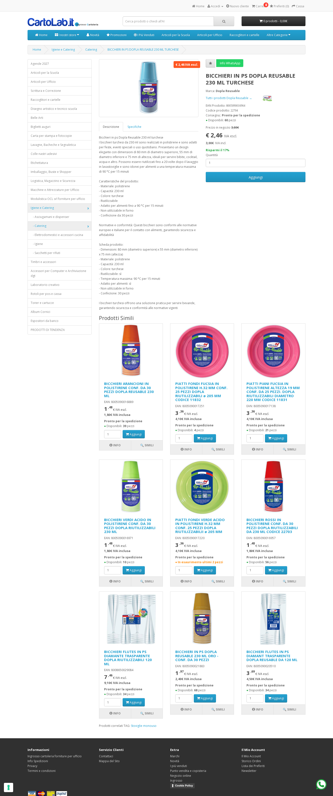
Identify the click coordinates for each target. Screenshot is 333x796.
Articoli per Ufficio (209, 35)
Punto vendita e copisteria (188, 771)
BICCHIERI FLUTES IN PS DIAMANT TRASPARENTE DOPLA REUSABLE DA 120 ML (271, 655)
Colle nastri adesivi (44, 154)
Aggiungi (256, 177)
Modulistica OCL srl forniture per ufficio (58, 199)
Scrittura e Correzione (46, 91)
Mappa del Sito (109, 761)
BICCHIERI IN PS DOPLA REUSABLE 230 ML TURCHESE (143, 49)
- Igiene (37, 244)
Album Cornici (40, 312)
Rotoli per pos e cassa (46, 294)
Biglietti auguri (40, 127)
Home (43, 35)
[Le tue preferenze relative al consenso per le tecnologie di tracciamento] (8, 787)
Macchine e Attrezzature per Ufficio (55, 190)
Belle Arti (37, 118)
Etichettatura (39, 163)
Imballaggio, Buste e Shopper (51, 172)
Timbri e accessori (43, 262)
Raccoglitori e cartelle (244, 35)
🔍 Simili (147, 445)
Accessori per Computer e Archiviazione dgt (58, 273)
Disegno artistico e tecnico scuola (54, 109)
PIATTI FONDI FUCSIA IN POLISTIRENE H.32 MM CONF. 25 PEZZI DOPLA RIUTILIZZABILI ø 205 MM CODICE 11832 (201, 391)
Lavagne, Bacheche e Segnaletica (53, 145)
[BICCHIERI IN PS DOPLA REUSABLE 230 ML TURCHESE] (149, 88)
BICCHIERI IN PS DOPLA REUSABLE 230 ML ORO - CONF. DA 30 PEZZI (196, 655)
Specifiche (134, 127)
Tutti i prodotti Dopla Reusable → (229, 98)
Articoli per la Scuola (176, 35)
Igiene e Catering (63, 49)
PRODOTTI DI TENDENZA (48, 330)
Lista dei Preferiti (253, 766)
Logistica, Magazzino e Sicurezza (53, 181)
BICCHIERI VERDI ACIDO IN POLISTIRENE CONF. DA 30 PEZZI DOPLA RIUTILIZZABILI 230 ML (130, 525)
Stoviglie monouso (144, 726)
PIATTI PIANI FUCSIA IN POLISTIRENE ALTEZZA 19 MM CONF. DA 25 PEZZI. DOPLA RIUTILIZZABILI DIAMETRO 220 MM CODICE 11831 (273, 391)
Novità (94, 35)
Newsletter (249, 771)
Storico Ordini (251, 761)
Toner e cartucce (42, 303)
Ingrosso (176, 780)
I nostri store (67, 35)
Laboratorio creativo (45, 285)
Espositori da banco (45, 321)
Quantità (212, 155)
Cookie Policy (184, 785)
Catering (91, 49)
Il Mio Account (251, 756)
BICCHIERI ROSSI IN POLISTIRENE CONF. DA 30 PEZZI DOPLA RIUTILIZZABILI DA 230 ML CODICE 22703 (272, 525)
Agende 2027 (40, 64)
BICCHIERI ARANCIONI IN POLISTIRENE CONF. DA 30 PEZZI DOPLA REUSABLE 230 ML (129, 389)
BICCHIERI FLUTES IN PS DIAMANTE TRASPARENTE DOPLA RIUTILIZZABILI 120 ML (128, 657)
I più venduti (178, 766)
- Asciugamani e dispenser (50, 217)
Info (116, 445)
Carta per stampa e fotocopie (51, 136)
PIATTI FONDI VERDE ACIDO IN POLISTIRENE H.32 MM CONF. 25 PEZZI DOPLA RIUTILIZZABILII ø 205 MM (200, 525)
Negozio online (180, 776)
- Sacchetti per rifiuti (45, 253)
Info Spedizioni (38, 761)
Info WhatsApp (229, 63)
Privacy (32, 766)
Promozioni (118, 35)
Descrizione (111, 127)
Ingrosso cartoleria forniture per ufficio (55, 756)
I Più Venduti (145, 35)
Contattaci (106, 756)
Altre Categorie (277, 35)
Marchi (174, 756)
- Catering (38, 226)
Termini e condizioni (42, 771)
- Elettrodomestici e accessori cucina (57, 235)
